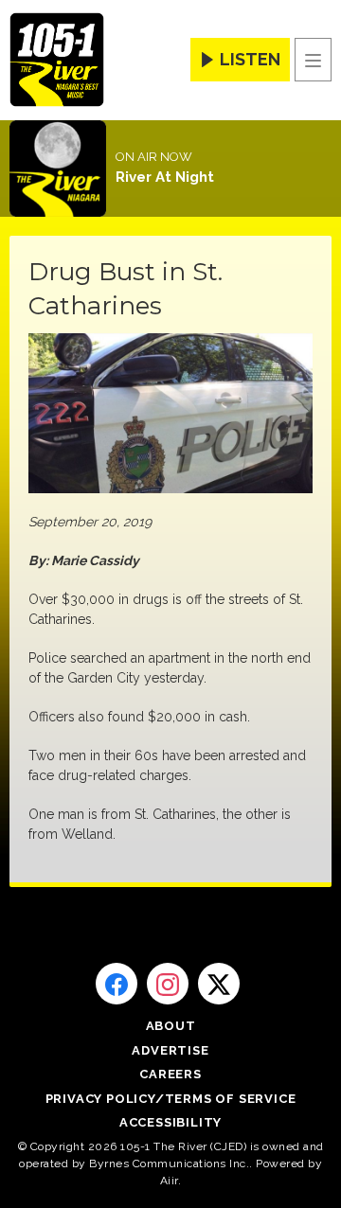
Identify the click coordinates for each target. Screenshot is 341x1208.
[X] (219, 983)
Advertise (170, 1050)
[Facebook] (116, 983)
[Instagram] (167, 983)
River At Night (165, 177)
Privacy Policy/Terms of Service (170, 1099)
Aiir (169, 1180)
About (171, 1026)
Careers (170, 1074)
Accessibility (170, 1122)
